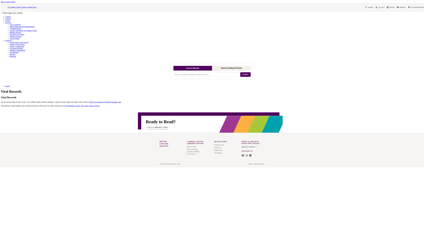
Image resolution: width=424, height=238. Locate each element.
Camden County (219, 145)
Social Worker (15, 38)
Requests (13, 56)
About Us (8, 40)
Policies (12, 54)
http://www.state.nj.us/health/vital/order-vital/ (105, 102)
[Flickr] (250, 155)
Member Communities (17, 50)
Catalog (8, 17)
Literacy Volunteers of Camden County (23, 31)
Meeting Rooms (15, 32)
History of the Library (17, 44)
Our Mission (14, 52)
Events (7, 21)
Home (7, 86)
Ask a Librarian (15, 25)
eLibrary (8, 19)
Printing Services (16, 36)
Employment (218, 150)
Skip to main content (8, 2)
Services (8, 23)
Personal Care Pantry (17, 34)
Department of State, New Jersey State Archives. (83, 106)
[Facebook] (243, 155)
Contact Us (217, 147)
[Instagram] (247, 155)
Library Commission (17, 46)
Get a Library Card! (158, 127)
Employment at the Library (19, 42)
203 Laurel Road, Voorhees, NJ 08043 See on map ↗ (193, 152)
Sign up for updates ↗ (249, 147)
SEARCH (245, 74)
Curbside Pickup (15, 29)
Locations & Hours (16, 48)
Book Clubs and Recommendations (22, 27)
